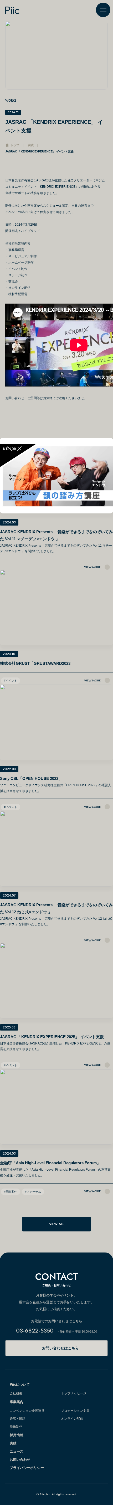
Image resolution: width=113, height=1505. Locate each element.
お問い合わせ (20, 1460)
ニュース (16, 1451)
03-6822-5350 (35, 1330)
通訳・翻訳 (17, 1418)
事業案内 (16, 1402)
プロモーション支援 (75, 1411)
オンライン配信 (72, 1418)
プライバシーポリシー (27, 1468)
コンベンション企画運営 (27, 1411)
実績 (13, 1443)
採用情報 (16, 1435)
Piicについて (20, 1385)
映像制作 (16, 1426)
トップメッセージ (73, 1393)
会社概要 (16, 1393)
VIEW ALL (56, 1223)
